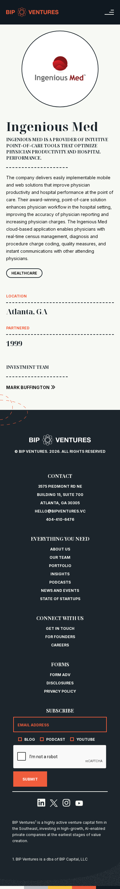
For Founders (60, 636)
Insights (60, 574)
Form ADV (60, 674)
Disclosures (60, 683)
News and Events (60, 590)
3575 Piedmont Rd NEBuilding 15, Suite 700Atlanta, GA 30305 (60, 494)
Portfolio (60, 565)
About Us (60, 549)
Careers (60, 645)
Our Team (60, 557)
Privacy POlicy (60, 691)
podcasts (60, 582)
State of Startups (60, 598)
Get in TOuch (60, 628)
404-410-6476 (60, 519)
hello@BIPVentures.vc (60, 511)
